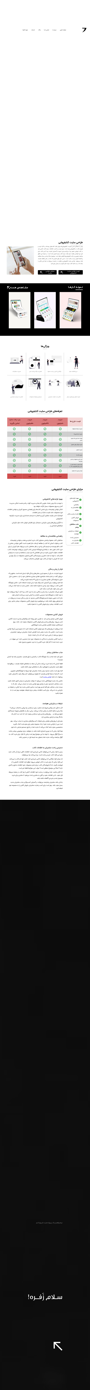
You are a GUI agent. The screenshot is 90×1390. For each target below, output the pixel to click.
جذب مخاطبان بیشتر (74, 526)
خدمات (33, 30)
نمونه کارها (25, 30)
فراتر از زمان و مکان (73, 514)
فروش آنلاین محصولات (75, 519)
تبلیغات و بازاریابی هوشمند (73, 532)
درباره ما (54, 30)
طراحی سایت (47, 677)
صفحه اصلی (63, 30)
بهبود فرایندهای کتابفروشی (74, 499)
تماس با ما (46, 30)
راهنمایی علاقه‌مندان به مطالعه (75, 508)
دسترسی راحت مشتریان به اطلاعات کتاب (74, 540)
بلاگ (39, 30)
